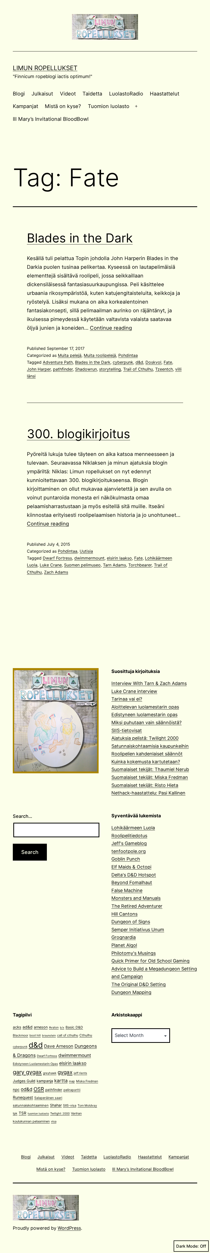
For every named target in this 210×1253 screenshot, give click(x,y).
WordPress (69, 1228)
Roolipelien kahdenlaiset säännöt (147, 753)
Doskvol (153, 362)
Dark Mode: (187, 1246)
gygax (65, 1072)
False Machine (126, 890)
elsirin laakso (119, 558)
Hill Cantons (124, 914)
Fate (168, 362)
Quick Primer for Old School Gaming (150, 960)
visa (53, 1121)
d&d (139, 362)
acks (17, 1027)
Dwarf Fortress (57, 558)
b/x (62, 1027)
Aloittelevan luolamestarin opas (145, 707)
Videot (68, 94)
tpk (15, 1113)
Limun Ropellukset (45, 68)
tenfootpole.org (128, 851)
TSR (22, 1113)
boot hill (35, 1035)
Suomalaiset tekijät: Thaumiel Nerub (150, 769)
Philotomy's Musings (133, 953)
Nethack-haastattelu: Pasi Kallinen (148, 793)
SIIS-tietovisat (126, 730)
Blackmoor (20, 1035)
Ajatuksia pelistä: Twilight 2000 (144, 738)
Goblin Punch (125, 859)
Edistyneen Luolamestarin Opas (35, 1064)
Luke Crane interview (134, 691)
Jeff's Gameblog (129, 843)
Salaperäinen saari (48, 1098)
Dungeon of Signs (130, 921)
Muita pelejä (69, 355)
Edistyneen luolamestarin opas (144, 714)
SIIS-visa (69, 1105)
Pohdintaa (128, 355)
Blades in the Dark (80, 237)
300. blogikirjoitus (78, 433)
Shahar (56, 1105)
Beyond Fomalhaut (131, 882)
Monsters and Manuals (136, 898)
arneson (41, 1027)
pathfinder (63, 369)
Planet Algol (124, 945)
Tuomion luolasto (108, 106)
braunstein (49, 1035)
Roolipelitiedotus (129, 835)
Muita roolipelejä (100, 355)
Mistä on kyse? (63, 106)
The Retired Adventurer (136, 906)
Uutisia (86, 551)
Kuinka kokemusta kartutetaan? (145, 761)
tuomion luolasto (38, 1113)
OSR (39, 1089)
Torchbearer (140, 564)
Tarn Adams (114, 564)
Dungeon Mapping (131, 992)
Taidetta (92, 94)
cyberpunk (123, 362)
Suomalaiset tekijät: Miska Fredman (149, 777)
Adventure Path (58, 362)
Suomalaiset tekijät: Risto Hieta (144, 785)
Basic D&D (74, 1027)
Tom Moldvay (87, 1105)
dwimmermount (89, 558)
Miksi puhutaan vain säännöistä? (146, 722)
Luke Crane (51, 564)
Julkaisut (42, 94)
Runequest (23, 1097)
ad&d (28, 1027)
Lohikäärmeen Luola (133, 827)
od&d (26, 1089)
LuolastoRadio (126, 94)
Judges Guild (24, 1081)
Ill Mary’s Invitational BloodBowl (51, 119)
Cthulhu (85, 1035)
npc (16, 1089)
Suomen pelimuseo (82, 564)
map (72, 1081)
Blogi (19, 94)
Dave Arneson (58, 1046)
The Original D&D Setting (138, 984)
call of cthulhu (67, 1035)
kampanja (45, 1081)
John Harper (39, 369)
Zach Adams (56, 572)
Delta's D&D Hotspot (133, 874)
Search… (22, 816)
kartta (61, 1080)
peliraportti (72, 1090)
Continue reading (111, 328)
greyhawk (49, 1073)
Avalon (54, 1027)
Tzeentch (164, 369)
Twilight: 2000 (60, 1113)
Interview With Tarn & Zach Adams (149, 683)
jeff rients (80, 1073)
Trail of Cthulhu (138, 369)
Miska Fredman (87, 1081)
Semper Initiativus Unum (137, 929)
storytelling (110, 369)
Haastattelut (164, 94)
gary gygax (27, 1072)
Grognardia (123, 937)
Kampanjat (25, 106)
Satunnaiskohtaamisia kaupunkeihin (150, 746)
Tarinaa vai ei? (126, 699)
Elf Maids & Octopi (131, 867)
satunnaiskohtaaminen (31, 1105)
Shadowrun (86, 369)
